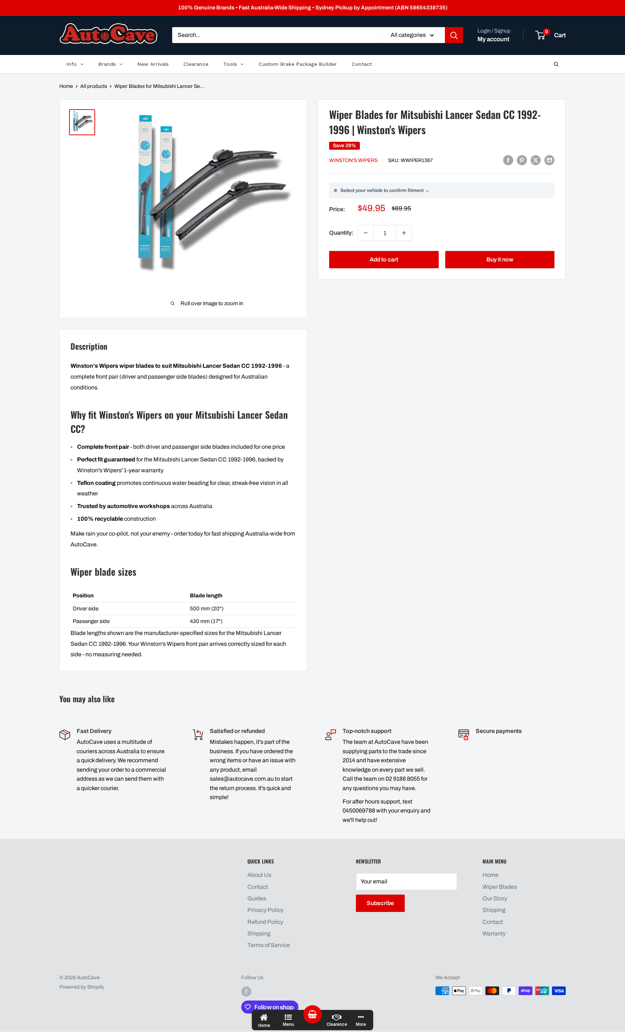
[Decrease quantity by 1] (365, 232)
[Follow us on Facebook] (246, 991)
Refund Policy (265, 922)
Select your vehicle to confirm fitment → (385, 190)
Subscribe (380, 903)
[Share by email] (549, 159)
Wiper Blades (499, 887)
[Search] (454, 35)
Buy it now (499, 259)
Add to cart (384, 259)
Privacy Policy (265, 910)
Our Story (494, 898)
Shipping (259, 933)
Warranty (494, 933)
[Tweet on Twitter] (536, 159)
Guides (256, 898)
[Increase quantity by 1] (404, 232)
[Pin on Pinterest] (522, 159)
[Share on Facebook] (508, 159)
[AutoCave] (108, 33)
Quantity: (341, 233)
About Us (259, 875)
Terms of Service (268, 945)
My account (493, 39)
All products (93, 86)
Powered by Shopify (81, 987)
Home (66, 86)
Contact (257, 887)
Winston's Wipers (353, 160)
